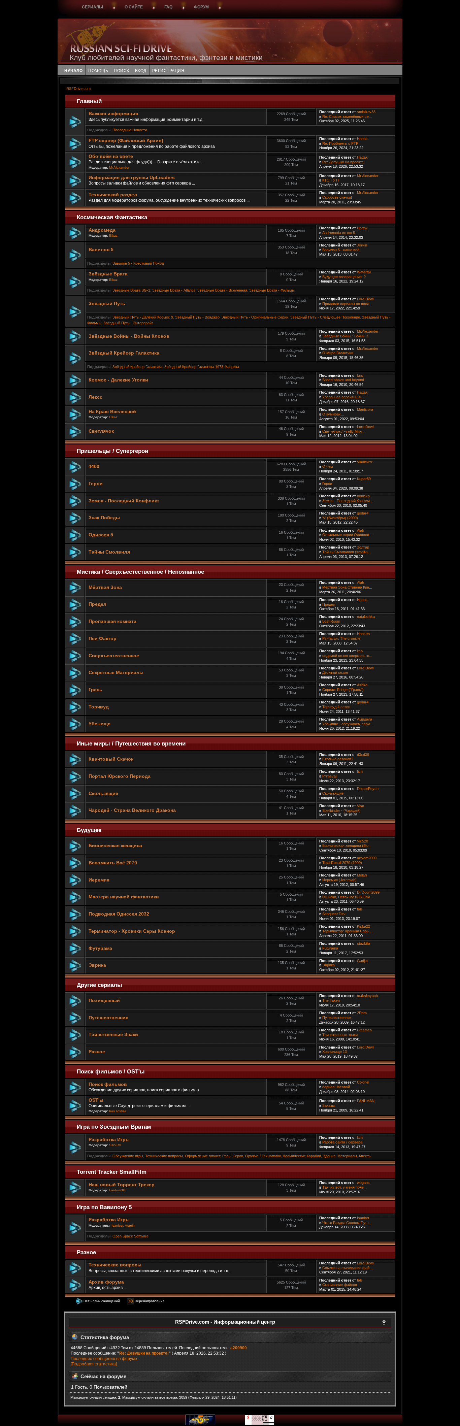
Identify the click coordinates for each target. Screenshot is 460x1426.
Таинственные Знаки (113, 1034)
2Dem (362, 1013)
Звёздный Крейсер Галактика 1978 (193, 367)
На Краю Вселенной (112, 411)
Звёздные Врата (108, 273)
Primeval (329, 776)
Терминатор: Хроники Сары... (347, 931)
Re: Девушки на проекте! (343, 162)
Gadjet (362, 961)
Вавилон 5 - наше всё (340, 250)
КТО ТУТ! (330, 180)
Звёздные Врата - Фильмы (272, 290)
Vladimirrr (364, 462)
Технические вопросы (164, 1156)
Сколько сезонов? (337, 759)
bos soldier (117, 1111)
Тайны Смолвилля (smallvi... (346, 552)
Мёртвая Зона (105, 587)
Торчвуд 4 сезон (336, 707)
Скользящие (103, 793)
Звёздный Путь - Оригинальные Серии (255, 317)
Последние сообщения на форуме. (104, 1358)
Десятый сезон (335, 672)
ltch (360, 651)
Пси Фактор (103, 638)
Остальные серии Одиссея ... (347, 535)
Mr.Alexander (119, 167)
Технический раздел (113, 194)
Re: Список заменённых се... (347, 116)
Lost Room (331, 621)
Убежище (99, 723)
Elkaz (113, 235)
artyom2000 (366, 858)
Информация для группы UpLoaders (132, 177)
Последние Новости (129, 130)
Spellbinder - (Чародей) (341, 810)
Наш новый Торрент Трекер (122, 1184)
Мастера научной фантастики (124, 896)
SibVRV (115, 1145)
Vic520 (362, 841)
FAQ (168, 7)
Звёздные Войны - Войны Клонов (129, 336)
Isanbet (117, 1225)
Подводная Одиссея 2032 (119, 914)
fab (359, 909)
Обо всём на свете (111, 156)
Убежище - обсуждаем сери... (347, 724)
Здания (329, 1156)
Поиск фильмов (108, 1084)
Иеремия (99, 880)
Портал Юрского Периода (120, 776)
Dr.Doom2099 (368, 892)
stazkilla (363, 943)
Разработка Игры (109, 1139)
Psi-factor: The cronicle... (342, 638)
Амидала (364, 719)
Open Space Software (130, 1236)
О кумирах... (333, 414)
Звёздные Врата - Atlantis (173, 290)
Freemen (364, 1030)
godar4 (362, 513)
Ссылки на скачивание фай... (347, 1268)
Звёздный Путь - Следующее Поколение (325, 317)
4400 (94, 466)
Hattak (362, 139)
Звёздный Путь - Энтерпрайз (128, 323)
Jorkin (362, 245)
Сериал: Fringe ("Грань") (343, 690)
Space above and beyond (343, 380)
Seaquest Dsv (334, 914)
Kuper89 (364, 479)
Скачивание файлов (339, 1285)
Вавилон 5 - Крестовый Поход (138, 263)
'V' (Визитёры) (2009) (340, 518)
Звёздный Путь (107, 303)
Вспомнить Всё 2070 (113, 862)
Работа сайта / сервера (342, 1142)
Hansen (363, 634)
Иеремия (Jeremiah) (339, 880)
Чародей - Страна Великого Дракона (132, 810)
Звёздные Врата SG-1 (131, 290)
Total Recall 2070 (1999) (342, 863)
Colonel (363, 1082)
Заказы (328, 1105)
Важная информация (113, 113)
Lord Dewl (365, 299)
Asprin (130, 1225)
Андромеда (102, 230)
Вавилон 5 (101, 249)
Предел (97, 604)
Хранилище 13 (334, 1052)
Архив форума (106, 1282)
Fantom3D (117, 1190)
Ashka (362, 685)
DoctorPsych (368, 789)
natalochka (366, 617)
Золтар (363, 547)
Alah (360, 530)
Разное (97, 1051)
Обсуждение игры (127, 1156)
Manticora (365, 409)
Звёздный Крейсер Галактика (124, 353)
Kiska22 (363, 926)
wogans (363, 1183)
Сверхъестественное (114, 655)
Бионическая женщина (115, 845)
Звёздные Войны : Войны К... (346, 336)
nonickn (363, 496)
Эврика (97, 965)
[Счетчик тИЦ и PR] (259, 1423)
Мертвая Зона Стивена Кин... (347, 587)
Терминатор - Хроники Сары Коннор (132, 931)
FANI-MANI (366, 1101)
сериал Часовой (336, 1087)
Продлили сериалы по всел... (347, 304)
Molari (362, 875)
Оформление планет (202, 1156)
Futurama (330, 948)
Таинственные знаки (340, 1035)
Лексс (95, 397)
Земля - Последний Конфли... (347, 501)
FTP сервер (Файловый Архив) (126, 140)
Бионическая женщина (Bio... (346, 845)
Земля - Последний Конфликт (124, 500)
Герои (96, 483)
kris (360, 375)
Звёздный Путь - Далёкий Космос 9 (142, 317)
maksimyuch (367, 996)
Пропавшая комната (112, 621)
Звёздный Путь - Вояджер (197, 317)
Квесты (365, 1156)
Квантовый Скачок (111, 759)
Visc (360, 806)
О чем (327, 466)
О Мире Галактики (337, 353)
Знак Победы (104, 517)
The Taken (331, 1000)
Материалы (347, 1156)
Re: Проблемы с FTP (340, 143)
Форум (201, 7)
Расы (226, 1156)
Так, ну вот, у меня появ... (344, 1187)
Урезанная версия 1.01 (342, 397)
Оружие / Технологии (263, 1156)
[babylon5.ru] (200, 1423)
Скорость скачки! (337, 197)
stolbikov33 (366, 112)
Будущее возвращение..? (344, 277)
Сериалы (92, 7)
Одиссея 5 (101, 534)
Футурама (100, 948)
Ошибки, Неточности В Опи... (347, 897)
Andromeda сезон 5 (338, 233)
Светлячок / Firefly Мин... (343, 431)
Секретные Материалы (116, 672)
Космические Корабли (302, 1156)
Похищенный (104, 1000)
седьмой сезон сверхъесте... (347, 656)
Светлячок (101, 431)
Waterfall (364, 272)
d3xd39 (363, 755)
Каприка (232, 367)
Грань (95, 689)
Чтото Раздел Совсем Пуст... (347, 1223)
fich (360, 771)
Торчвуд (99, 706)
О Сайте (134, 7)
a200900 (238, 1348)
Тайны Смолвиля (109, 552)
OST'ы (96, 1100)
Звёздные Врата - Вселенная (222, 290)
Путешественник (108, 1017)
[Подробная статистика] (94, 1364)
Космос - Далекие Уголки (118, 380)
